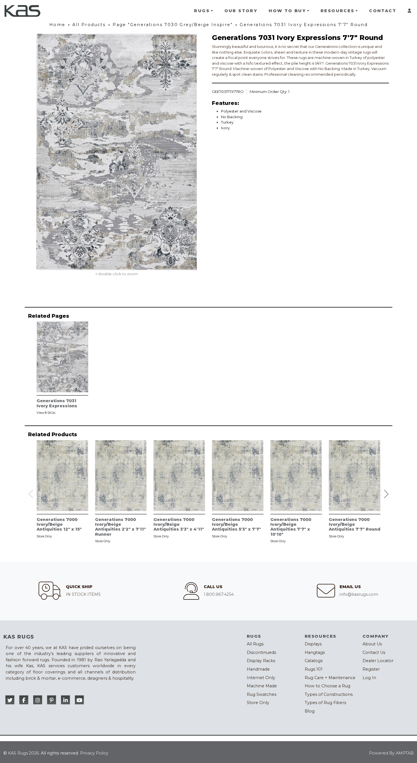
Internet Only (261, 677)
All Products (89, 24)
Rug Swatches (261, 694)
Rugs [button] (202, 10)
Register (371, 669)
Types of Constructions (329, 694)
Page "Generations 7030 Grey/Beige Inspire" (173, 24)
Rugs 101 (314, 669)
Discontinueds (261, 652)
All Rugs (255, 644)
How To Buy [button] (287, 10)
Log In (369, 677)
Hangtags (315, 652)
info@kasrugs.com (359, 594)
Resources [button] (338, 10)
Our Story (241, 10)
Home (57, 24)
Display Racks (261, 660)
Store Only (258, 702)
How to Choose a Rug (327, 685)
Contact (382, 10)
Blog (310, 711)
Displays (313, 644)
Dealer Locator (378, 660)
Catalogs (314, 660)
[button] (386, 494)
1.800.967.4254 (219, 594)
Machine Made (262, 685)
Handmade (258, 669)
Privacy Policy (94, 753)
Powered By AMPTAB (391, 753)
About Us (372, 644)
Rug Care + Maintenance (330, 677)
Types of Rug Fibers (325, 702)
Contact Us (374, 652)
